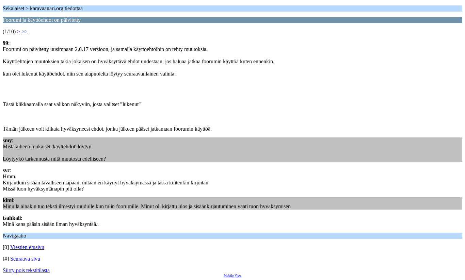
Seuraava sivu (25, 259)
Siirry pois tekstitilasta (26, 270)
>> (24, 31)
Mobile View (232, 275)
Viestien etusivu (27, 247)
